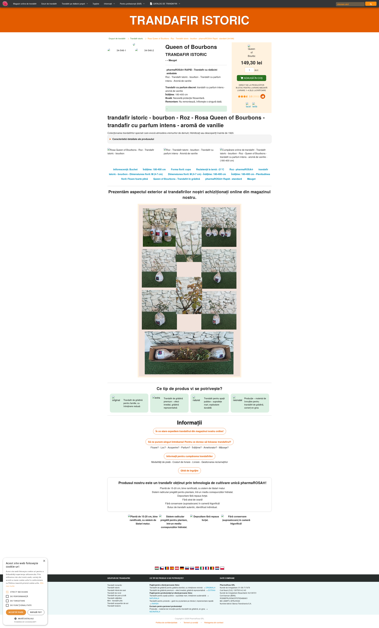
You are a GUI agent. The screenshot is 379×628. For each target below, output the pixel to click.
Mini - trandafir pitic (115, 600)
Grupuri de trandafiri (117, 38)
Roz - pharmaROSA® (241, 169)
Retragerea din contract (213, 622)
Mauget (251, 179)
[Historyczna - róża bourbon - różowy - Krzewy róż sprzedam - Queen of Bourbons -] (222, 568)
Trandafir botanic (114, 605)
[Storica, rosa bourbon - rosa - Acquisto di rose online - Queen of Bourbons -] (202, 568)
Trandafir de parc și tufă (116, 595)
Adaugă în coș (253, 78)
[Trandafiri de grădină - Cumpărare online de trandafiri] (370, 4)
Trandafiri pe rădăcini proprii (73, 3)
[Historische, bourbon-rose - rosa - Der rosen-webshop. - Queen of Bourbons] (182, 568)
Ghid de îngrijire (189, 470)
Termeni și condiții (191, 622)
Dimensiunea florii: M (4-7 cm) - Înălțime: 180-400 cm (197, 174)
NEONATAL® (155, 611)
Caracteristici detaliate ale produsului (133, 139)
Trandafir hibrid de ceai (116, 590)
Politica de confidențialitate (166, 622)
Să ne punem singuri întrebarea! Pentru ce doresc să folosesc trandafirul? (189, 441)
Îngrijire (96, 3)
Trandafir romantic (114, 585)
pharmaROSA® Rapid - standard (223, 179)
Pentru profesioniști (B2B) (131, 3)
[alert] (25, 591)
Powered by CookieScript (25, 622)
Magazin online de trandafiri (24, 3)
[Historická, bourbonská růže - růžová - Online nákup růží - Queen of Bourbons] (162, 568)
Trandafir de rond (114, 593)
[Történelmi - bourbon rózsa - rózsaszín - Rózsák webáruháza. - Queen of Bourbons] (157, 568)
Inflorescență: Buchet (125, 169)
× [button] (44, 561)
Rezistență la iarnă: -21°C (210, 169)
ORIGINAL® (210, 587)
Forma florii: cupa (181, 169)
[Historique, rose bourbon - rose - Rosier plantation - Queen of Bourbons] (207, 568)
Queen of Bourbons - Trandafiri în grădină (176, 179)
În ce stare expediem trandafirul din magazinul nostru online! (190, 431)
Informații (108, 3)
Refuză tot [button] (36, 612)
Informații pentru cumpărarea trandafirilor (189, 456)
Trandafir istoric (136, 38)
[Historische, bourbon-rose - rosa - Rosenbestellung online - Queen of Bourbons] (177, 568)
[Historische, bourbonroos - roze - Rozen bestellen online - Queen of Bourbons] (217, 568)
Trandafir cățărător (114, 598)
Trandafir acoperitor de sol (117, 603)
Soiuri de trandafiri (49, 3)
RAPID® (155, 603)
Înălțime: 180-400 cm (154, 169)
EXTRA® (211, 590)
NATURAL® (154, 598)
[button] (25, 618)
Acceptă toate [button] (16, 612)
